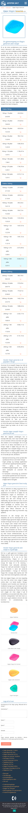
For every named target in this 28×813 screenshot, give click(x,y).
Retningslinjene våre (9, 779)
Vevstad (3, 730)
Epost (3, 725)
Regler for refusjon (9, 788)
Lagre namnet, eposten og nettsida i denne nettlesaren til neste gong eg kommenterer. (14, 738)
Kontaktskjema (8, 777)
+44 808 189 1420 (14, 803)
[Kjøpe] (20, 116)
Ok (14, 810)
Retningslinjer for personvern (12, 790)
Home (2, 7)
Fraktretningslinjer (9, 784)
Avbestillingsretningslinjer (11, 786)
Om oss (5, 781)
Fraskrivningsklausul (9, 792)
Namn (3, 720)
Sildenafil (8, 7)
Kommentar (4, 709)
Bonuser (6, 773)
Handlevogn (7, 775)
